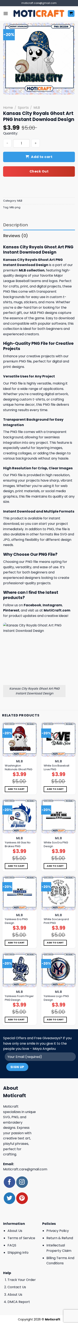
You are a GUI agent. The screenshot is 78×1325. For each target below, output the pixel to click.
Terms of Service (21, 1238)
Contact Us (16, 1287)
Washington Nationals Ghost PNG (18, 767)
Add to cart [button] (16, 789)
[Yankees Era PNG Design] (19, 893)
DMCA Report (18, 1301)
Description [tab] (15, 225)
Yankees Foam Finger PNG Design (19, 998)
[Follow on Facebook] (9, 1182)
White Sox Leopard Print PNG (56, 921)
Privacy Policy (57, 1230)
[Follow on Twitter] (9, 1198)
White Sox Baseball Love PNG (56, 767)
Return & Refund (59, 1238)
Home (8, 107)
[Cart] (71, 13)
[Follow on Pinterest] (22, 1198)
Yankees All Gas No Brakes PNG (18, 844)
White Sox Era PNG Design (56, 844)
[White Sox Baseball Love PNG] (58, 739)
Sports (23, 107)
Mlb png (15, 207)
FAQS (11, 1245)
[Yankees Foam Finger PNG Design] (19, 970)
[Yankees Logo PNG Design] (58, 970)
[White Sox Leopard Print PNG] (58, 893)
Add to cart (41, 156)
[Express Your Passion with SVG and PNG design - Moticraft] (39, 13)
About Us (14, 1230)
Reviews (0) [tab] (15, 236)
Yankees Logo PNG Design (56, 998)
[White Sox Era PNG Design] (58, 816)
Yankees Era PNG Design (16, 921)
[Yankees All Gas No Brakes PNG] (19, 816)
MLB (36, 107)
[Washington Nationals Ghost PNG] (19, 739)
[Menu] (5, 13)
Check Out (39, 171)
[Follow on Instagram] (22, 1182)
